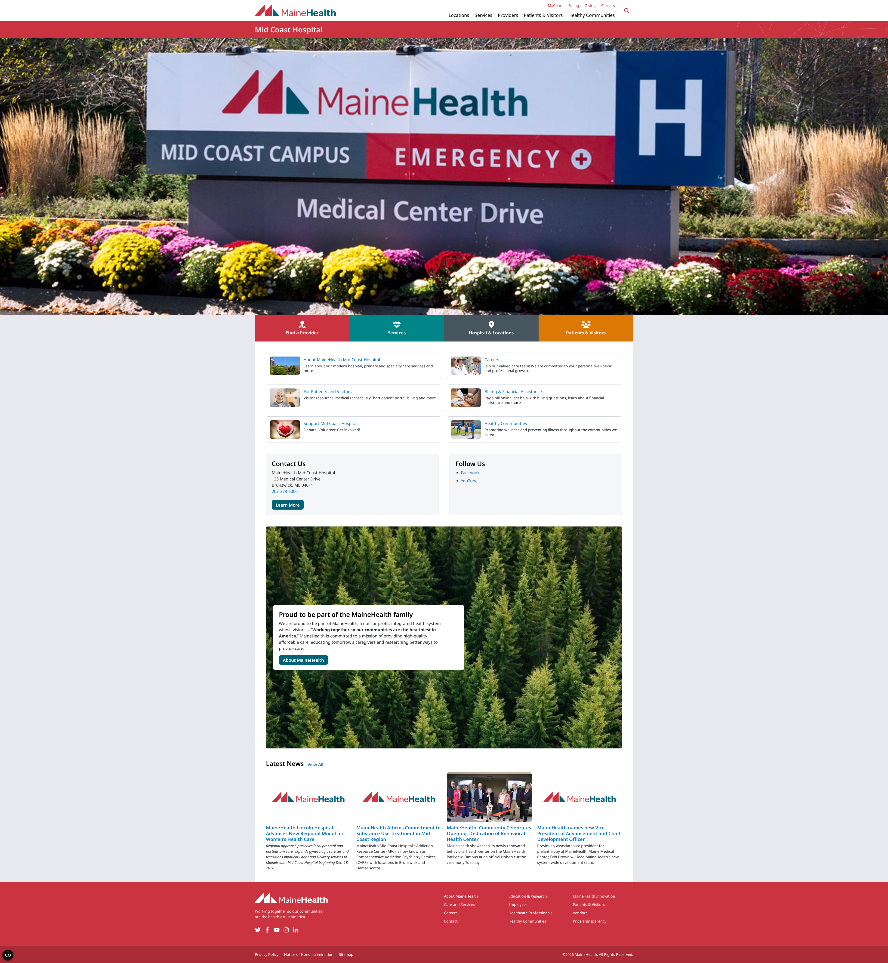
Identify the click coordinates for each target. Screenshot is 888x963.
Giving (590, 5)
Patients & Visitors (543, 15)
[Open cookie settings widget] (7, 955)
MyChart (555, 5)
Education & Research (528, 896)
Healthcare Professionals (530, 912)
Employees (518, 904)
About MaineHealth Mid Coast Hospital (342, 359)
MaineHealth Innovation (594, 896)
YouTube (469, 480)
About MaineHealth (303, 660)
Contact (451, 921)
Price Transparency (589, 921)
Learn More (288, 505)
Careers (608, 5)
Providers (508, 15)
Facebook (470, 472)
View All (315, 764)
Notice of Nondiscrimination (308, 954)
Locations (459, 15)
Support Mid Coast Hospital (331, 423)
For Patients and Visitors (328, 391)
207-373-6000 (285, 491)
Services (483, 15)
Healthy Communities (591, 15)
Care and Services (459, 904)
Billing (573, 5)
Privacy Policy (266, 954)
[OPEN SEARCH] (626, 10)
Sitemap (346, 954)
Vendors (580, 912)
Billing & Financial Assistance (513, 391)
